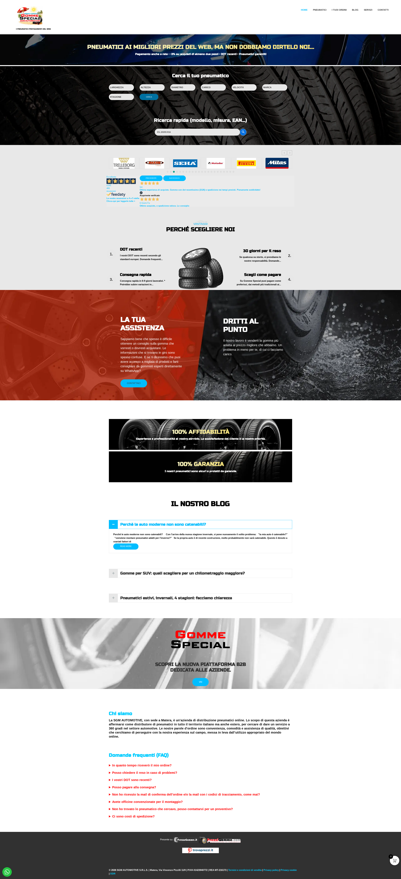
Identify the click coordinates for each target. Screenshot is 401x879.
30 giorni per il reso (262, 251)
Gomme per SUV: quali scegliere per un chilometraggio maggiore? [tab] (182, 573)
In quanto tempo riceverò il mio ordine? (142, 765)
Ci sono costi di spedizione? (133, 816)
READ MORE (126, 546)
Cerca (149, 97)
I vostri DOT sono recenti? (132, 780)
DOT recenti (131, 249)
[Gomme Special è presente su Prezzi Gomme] (220, 839)
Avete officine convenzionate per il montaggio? (147, 802)
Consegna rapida (135, 274)
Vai (200, 682)
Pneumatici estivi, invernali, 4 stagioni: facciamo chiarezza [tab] (176, 598)
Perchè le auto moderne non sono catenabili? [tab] (163, 524)
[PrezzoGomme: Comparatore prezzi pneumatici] (185, 839)
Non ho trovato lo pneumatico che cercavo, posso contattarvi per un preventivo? (172, 809)
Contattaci (134, 383)
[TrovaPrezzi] (200, 850)
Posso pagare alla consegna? (134, 787)
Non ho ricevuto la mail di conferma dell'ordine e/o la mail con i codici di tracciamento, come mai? (186, 794)
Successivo (174, 178)
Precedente (151, 178)
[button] (289, 152)
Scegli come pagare (262, 274)
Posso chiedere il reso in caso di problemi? (144, 772)
